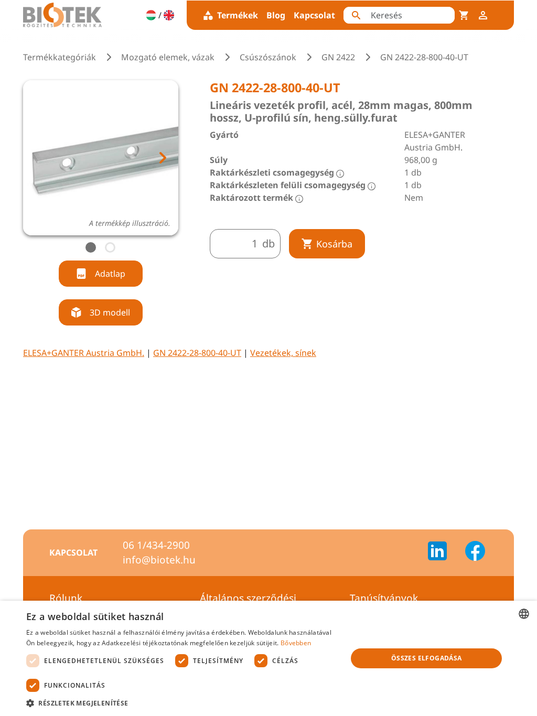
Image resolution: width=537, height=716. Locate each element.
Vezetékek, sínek (283, 353)
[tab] (90, 247)
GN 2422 (338, 57)
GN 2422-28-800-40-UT (197, 353)
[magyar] (151, 15)
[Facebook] (475, 552)
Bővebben (296, 642)
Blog (275, 15)
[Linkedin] (444, 552)
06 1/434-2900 (156, 545)
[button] (182, 703)
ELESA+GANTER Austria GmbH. (83, 353)
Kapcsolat (314, 15)
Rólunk (65, 598)
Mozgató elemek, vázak (167, 57)
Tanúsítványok (384, 598)
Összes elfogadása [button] (426, 658)
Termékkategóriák (59, 57)
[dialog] (268, 658)
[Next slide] (162, 158)
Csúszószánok (268, 57)
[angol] (169, 15)
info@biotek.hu (159, 560)
